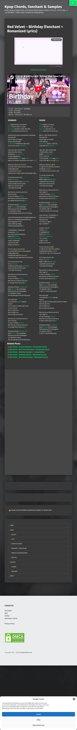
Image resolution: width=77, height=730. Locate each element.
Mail (6, 613)
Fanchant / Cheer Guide (18, 548)
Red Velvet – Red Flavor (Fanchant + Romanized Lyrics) (29, 349)
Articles (14, 557)
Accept (38, 714)
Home (12, 525)
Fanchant (14, 571)
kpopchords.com (26, 652)
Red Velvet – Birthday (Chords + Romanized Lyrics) (27, 355)
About (12, 576)
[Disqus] (38, 447)
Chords (13, 567)
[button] (74, 699)
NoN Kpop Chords (11, 618)
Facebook (8, 611)
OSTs (12, 539)
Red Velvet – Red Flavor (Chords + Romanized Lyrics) (28, 357)
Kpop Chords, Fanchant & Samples (33, 7)
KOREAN (43, 70)
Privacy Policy (10, 624)
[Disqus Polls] (38, 395)
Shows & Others (16, 543)
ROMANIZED (35, 70)
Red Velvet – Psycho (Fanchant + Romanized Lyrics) (28, 347)
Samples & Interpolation (19, 553)
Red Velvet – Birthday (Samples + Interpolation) (27, 352)
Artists (13, 534)
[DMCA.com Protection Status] (15, 638)
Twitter (7, 616)
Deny (38, 720)
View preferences (38, 725)
